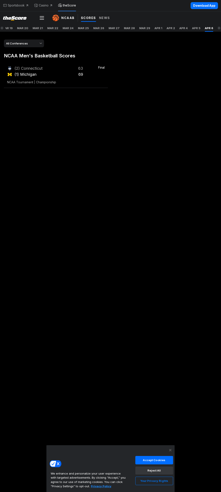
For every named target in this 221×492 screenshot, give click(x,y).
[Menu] (42, 17)
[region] (110, 468)
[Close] (170, 450)
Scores (88, 18)
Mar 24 (68, 28)
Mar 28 (129, 28)
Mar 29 (144, 28)
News (104, 18)
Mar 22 (52, 28)
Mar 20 (22, 28)
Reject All (154, 470)
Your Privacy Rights (154, 481)
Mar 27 (114, 28)
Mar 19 (7, 28)
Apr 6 (209, 28)
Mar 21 (38, 28)
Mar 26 (98, 28)
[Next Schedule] (219, 28)
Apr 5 (196, 28)
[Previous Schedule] (1, 28)
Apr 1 (158, 28)
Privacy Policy (101, 486)
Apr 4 (183, 28)
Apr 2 (171, 28)
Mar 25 (83, 28)
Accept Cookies (154, 460)
